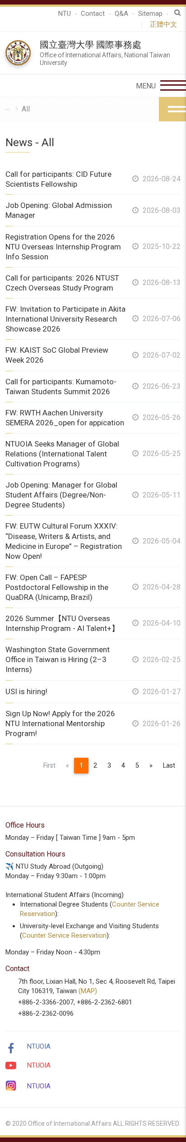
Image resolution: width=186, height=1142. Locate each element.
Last (169, 765)
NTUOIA (39, 1046)
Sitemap (150, 13)
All (26, 109)
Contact (93, 13)
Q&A (121, 13)
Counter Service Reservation (64, 935)
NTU (64, 13)
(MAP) (88, 991)
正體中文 (165, 24)
